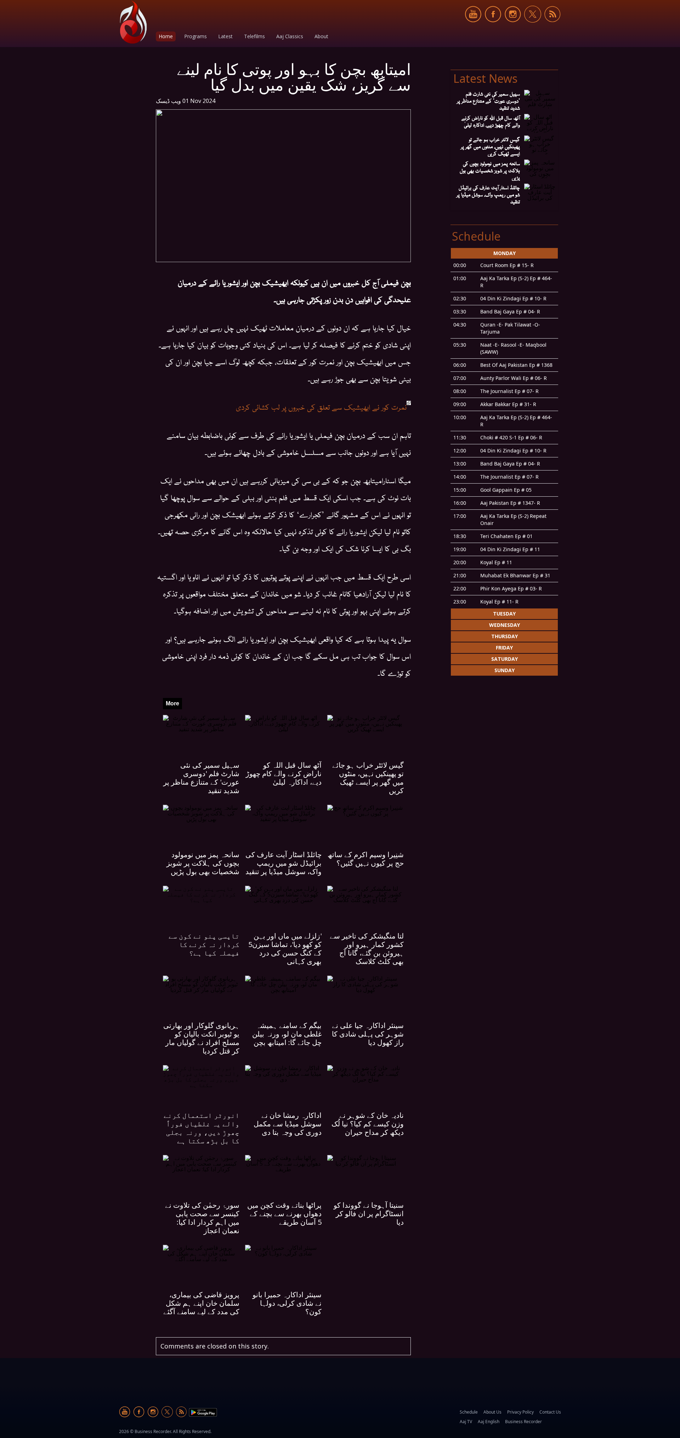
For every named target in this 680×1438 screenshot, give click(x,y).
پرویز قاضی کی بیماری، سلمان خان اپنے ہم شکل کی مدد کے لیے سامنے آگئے (201, 1303)
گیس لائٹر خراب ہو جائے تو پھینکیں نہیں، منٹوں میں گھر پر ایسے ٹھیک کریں (368, 777)
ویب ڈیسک (168, 101)
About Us (492, 1412)
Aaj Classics (289, 36)
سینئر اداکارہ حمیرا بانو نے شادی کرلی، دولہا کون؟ (287, 1303)
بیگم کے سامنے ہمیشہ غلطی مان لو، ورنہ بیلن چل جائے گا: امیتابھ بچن (287, 1034)
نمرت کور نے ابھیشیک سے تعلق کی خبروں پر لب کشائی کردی (321, 406)
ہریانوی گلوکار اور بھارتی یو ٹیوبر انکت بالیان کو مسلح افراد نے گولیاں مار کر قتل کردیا (201, 1038)
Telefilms (254, 36)
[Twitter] (532, 26)
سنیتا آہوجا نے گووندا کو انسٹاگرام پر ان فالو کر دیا (369, 1213)
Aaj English (488, 1422)
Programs (195, 36)
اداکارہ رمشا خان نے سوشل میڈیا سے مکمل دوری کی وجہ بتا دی (288, 1123)
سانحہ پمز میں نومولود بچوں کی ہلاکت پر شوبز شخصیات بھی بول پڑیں (202, 863)
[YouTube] (473, 26)
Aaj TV (466, 1422)
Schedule (469, 1412)
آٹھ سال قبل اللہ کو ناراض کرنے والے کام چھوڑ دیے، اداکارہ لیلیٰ (284, 773)
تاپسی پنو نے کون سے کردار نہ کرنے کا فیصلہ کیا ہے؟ (204, 944)
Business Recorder (523, 1422)
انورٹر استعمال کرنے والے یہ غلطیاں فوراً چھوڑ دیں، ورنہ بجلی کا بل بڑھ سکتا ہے (201, 1127)
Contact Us (550, 1412)
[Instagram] (512, 26)
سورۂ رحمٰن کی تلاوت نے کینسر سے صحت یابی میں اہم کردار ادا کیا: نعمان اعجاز (202, 1217)
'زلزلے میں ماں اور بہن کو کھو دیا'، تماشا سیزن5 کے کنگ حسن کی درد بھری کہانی (285, 948)
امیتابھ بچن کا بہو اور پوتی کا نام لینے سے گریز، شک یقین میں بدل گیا (294, 76)
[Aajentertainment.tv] (133, 22)
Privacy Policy (520, 1412)
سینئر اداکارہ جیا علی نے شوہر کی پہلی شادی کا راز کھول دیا (368, 1034)
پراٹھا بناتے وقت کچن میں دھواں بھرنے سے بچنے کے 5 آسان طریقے (284, 1213)
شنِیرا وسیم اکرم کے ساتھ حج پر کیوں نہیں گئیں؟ (366, 859)
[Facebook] (493, 26)
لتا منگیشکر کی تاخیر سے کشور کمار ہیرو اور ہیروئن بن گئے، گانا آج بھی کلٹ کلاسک (367, 948)
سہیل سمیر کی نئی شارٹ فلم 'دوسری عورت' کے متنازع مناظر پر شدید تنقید (201, 777)
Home (166, 36)
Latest (225, 36)
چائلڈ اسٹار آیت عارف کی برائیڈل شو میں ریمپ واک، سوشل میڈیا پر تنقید (283, 863)
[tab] (504, 428)
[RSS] (552, 26)
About (321, 36)
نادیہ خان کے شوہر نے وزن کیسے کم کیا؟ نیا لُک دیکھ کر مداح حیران (368, 1123)
